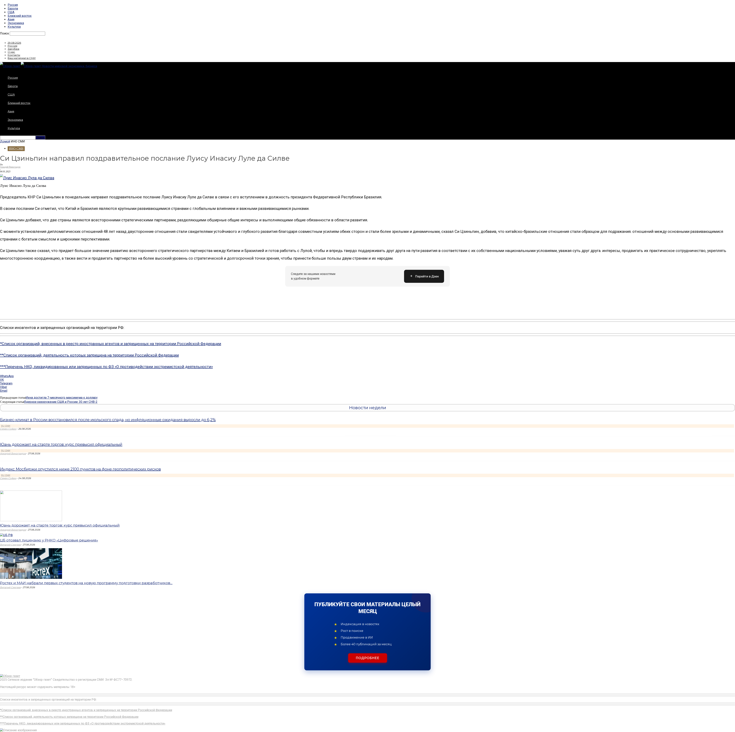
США (11, 12)
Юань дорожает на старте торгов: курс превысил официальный (61, 444)
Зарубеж (13, 48)
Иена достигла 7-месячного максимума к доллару (62, 397)
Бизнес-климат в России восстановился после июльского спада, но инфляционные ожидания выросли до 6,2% (108, 419)
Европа (13, 8)
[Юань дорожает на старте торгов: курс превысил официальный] (31, 520)
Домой (5, 141)
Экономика (16, 23)
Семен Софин (8, 428)
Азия (11, 19)
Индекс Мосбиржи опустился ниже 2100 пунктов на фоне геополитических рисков (80, 469)
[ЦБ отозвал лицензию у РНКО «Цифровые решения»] (6, 535)
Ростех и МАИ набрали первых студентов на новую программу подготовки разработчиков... (86, 583)
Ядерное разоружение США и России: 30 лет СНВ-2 (60, 402)
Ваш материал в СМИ (22, 58)
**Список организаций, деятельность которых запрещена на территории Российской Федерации (89, 355)
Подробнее (367, 658)
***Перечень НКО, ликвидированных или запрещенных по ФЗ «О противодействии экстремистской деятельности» (106, 366)
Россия (13, 5)
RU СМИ (5, 425)
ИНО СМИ (16, 148)
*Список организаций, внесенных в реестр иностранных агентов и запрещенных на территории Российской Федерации (110, 343)
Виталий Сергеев (10, 544)
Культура (14, 27)
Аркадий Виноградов (10, 167)
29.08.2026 (14, 42)
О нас (11, 51)
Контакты (14, 54)
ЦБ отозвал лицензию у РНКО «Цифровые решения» (49, 540)
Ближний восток (20, 16)
